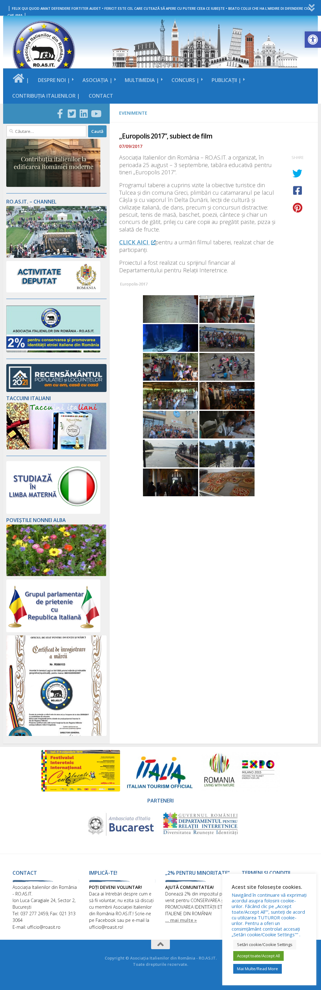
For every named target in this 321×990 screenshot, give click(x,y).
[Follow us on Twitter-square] (71, 113)
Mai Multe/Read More (257, 968)
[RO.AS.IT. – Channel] (56, 256)
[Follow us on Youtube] (95, 113)
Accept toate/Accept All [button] (258, 956)
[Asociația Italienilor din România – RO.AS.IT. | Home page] (44, 51)
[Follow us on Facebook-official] (60, 113)
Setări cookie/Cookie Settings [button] (264, 944)
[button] (313, 39)
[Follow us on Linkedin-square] (83, 113)
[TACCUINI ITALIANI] (56, 448)
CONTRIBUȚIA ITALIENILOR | (46, 95)
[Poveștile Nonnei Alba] (56, 574)
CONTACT (101, 95)
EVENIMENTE (133, 113)
